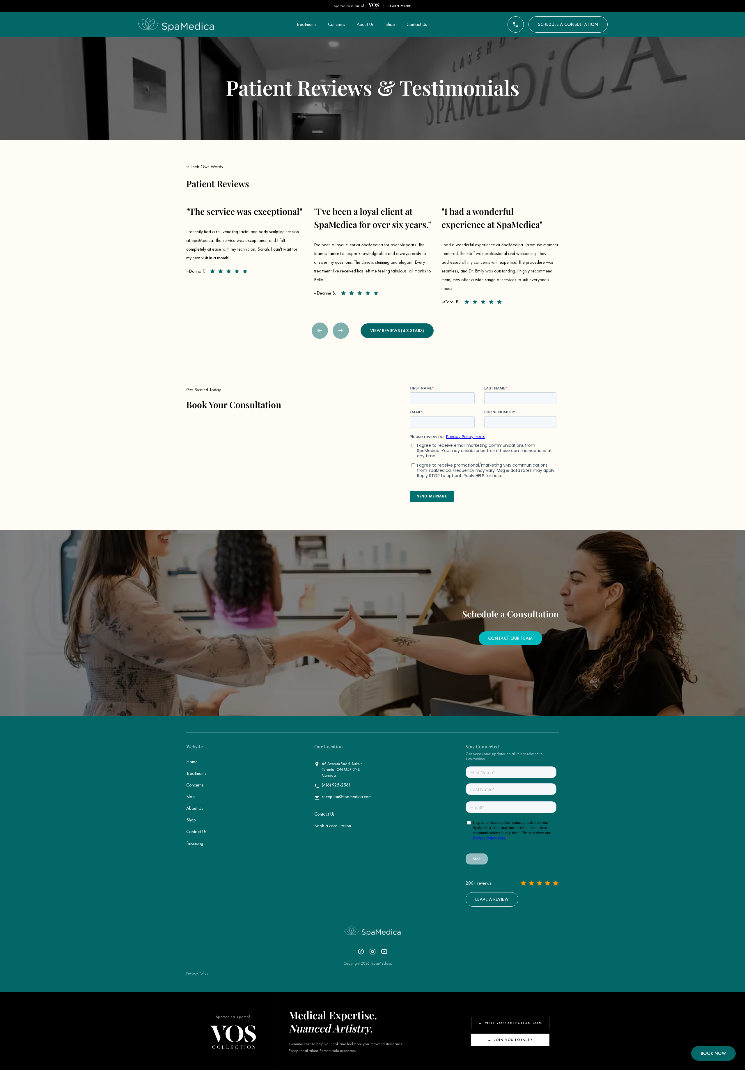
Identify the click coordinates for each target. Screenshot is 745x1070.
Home (192, 762)
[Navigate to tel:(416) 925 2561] (516, 24)
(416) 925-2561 (336, 785)
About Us (194, 808)
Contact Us (196, 831)
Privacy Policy (197, 973)
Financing (194, 843)
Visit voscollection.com (510, 1023)
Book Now (713, 1053)
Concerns (194, 785)
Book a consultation (332, 826)
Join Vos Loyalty (510, 1039)
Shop (191, 820)
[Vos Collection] (373, 5)
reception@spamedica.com (347, 796)
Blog (190, 796)
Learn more (400, 6)
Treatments (196, 773)
